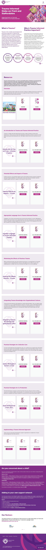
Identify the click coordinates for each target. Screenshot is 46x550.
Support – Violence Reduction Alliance (18, 507)
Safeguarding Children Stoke (8, 478)
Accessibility (10, 536)
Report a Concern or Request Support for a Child (31, 485)
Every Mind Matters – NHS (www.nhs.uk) (19, 503)
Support (4, 536)
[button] (43, 2)
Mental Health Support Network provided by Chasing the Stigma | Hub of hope (21, 505)
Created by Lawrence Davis (8, 547)
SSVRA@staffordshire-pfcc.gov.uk (10, 521)
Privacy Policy (15, 536)
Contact (7, 536)
